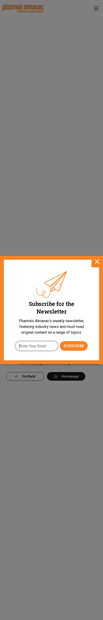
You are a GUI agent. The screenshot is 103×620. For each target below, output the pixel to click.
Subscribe (74, 346)
